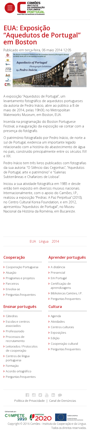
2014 (55, 241)
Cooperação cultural (64, 344)
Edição (55, 338)
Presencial (58, 273)
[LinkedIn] (54, 395)
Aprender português (67, 257)
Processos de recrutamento (15, 339)
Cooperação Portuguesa (22, 267)
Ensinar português (19, 306)
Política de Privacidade (29, 401)
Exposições (58, 333)
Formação (12, 366)
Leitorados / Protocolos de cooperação (21, 348)
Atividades (58, 322)
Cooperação (14, 257)
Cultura (55, 306)
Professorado (15, 331)
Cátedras (12, 316)
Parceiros (12, 284)
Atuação (11, 273)
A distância (58, 267)
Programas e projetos (20, 278)
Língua (43, 241)
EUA (33, 241)
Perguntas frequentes (21, 295)
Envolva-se (13, 289)
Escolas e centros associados (18, 324)
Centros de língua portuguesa (18, 358)
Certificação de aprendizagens (61, 286)
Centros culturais (62, 327)
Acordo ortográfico (18, 371)
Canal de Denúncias (62, 401)
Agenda (56, 316)
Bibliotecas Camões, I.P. (66, 293)
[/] (31, 8)
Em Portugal (59, 278)
